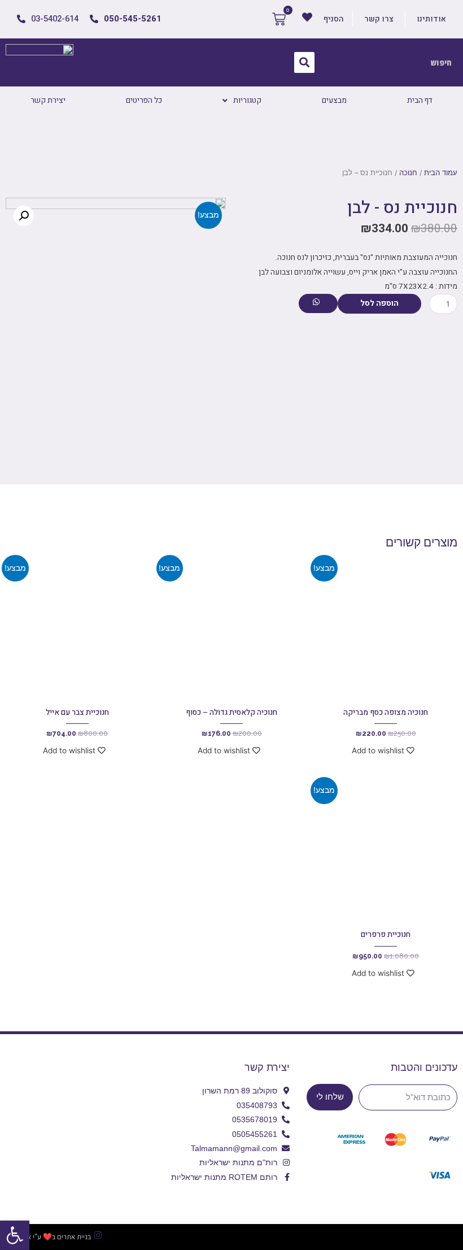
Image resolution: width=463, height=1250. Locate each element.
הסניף (334, 19)
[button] (14, 1235)
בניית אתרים (74, 1237)
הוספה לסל (379, 303)
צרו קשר (379, 19)
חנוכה (408, 172)
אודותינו (431, 19)
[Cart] (279, 19)
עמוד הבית (440, 172)
